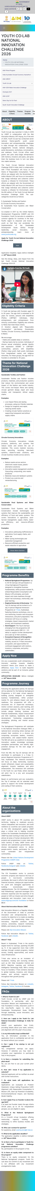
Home (5, 60)
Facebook (4, 866)
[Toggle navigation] (4, 28)
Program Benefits (28, 112)
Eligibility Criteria (12, 112)
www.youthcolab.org (8, 234)
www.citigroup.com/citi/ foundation (14, 900)
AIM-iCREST (6, 79)
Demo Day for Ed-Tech (10, 100)
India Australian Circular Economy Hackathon (17, 74)
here (17, 245)
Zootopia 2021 (7, 92)
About (4, 111)
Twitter (30, 864)
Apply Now (14, 668)
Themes (20, 111)
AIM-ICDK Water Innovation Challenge (14, 87)
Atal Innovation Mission (18, 930)
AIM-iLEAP (6, 96)
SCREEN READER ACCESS (13, 6)
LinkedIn (22, 866)
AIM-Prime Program (9, 70)
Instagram (12, 866)
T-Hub (18, 610)
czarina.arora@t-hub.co (24, 1130)
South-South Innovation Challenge (13, 105)
